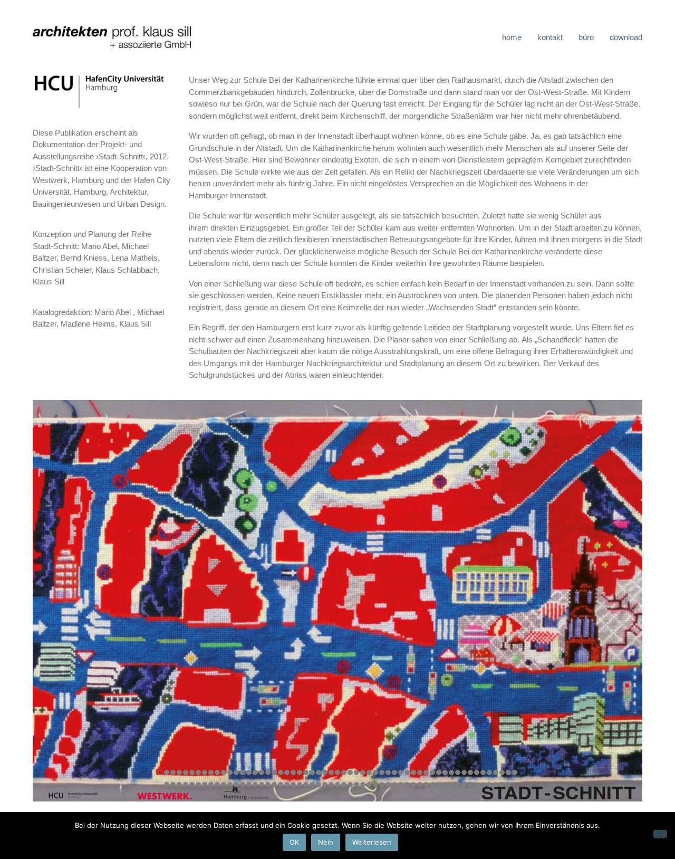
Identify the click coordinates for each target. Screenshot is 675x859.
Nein (325, 842)
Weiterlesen (371, 842)
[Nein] (660, 834)
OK (294, 842)
